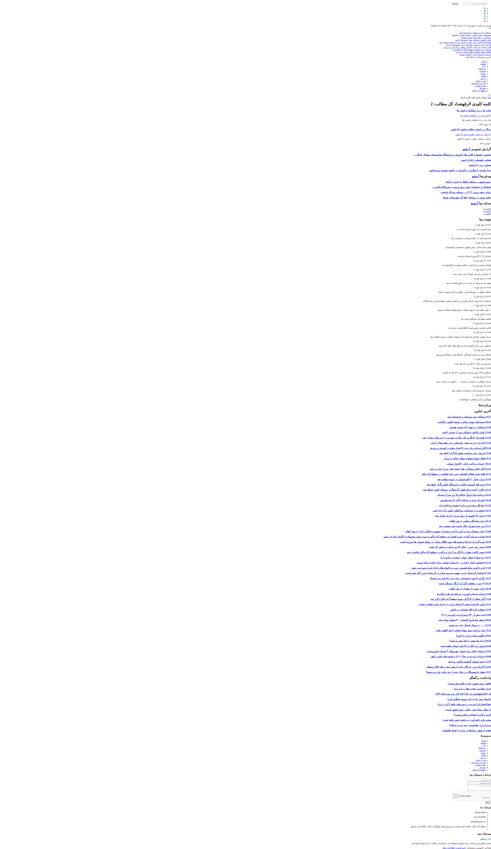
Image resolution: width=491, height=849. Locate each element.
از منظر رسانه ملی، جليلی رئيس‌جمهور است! (468, 709)
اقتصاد (483, 64)
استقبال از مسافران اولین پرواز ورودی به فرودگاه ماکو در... (461, 187)
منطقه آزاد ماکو (479, 91)
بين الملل (482, 69)
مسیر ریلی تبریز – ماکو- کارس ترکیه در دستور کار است (460, 547)
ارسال (488, 802)
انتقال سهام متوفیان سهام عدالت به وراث (473, 52)
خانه (489, 97)
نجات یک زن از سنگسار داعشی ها (474, 110)
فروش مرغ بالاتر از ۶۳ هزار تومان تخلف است (465, 646)
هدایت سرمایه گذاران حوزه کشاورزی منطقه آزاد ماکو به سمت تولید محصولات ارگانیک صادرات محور (437, 536)
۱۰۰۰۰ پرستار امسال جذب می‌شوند (470, 625)
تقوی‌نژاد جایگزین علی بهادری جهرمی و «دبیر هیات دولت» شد (465, 42)
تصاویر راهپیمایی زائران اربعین (476, 160)
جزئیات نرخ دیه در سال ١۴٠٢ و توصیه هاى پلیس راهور (461, 656)
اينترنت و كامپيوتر (478, 83)
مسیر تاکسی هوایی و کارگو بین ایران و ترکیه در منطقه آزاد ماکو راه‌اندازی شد (449, 552)
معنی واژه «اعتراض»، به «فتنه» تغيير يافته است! (467, 720)
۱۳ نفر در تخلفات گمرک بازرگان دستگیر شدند (465, 583)
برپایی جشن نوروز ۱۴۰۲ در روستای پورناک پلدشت (466, 192)
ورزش (483, 78)
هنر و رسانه (481, 81)
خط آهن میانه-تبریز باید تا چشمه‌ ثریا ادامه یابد (465, 505)
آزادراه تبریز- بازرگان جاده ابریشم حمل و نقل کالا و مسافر (458, 667)
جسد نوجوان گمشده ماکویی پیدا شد (469, 661)
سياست (482, 71)
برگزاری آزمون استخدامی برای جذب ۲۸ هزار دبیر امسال (460, 578)
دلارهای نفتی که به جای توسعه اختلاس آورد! (469, 699)
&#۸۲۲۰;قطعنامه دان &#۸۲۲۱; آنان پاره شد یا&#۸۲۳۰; (463, 694)
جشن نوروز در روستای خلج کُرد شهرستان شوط (467, 197)
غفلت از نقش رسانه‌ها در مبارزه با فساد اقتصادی (466, 730)
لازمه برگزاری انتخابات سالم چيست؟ (472, 715)
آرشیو (466, 149)
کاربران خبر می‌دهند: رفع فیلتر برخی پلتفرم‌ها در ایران (468, 45)
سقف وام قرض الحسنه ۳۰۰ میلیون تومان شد (465, 620)
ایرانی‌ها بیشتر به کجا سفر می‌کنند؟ (470, 640)
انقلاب (483, 76)
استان (483, 61)
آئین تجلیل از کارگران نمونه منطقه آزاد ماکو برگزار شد (460, 599)
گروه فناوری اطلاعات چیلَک (454, 848)
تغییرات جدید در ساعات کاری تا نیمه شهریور (465, 500)
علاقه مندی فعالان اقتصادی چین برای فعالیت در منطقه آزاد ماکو (456, 474)
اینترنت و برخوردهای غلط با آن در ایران (464, 704)
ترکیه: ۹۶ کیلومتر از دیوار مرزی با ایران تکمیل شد (463, 515)
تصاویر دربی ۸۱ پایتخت (479, 165)
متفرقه (483, 88)
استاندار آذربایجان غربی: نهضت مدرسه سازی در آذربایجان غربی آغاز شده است (448, 573)
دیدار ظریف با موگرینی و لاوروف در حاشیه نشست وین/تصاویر (460, 170)
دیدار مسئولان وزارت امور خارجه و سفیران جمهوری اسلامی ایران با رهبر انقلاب (447, 531)
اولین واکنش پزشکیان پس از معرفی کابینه (473, 40)
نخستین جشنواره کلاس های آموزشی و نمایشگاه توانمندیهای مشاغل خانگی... (452, 154)
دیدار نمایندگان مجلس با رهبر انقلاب (470, 521)
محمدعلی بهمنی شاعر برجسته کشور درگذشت (471, 35)
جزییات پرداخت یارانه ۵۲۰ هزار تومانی (475, 54)
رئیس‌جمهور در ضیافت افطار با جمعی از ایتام (468, 182)
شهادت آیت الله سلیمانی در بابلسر (470, 609)
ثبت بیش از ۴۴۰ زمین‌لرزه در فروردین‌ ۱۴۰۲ (466, 614)
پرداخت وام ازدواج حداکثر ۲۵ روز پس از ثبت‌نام (464, 495)
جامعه (483, 74)
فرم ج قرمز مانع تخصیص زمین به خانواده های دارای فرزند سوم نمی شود (451, 568)
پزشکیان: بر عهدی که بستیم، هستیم (476, 37)
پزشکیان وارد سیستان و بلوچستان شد (475, 33)
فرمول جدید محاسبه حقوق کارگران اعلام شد (472, 50)
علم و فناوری (480, 86)
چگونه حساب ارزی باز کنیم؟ (473, 635)
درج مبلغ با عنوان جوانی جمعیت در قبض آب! (465, 557)
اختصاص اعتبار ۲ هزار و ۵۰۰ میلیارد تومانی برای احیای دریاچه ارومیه (454, 562)
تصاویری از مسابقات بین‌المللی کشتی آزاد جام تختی (462, 510)
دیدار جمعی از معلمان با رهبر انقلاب (470, 588)
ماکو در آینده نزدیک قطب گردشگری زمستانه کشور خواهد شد (457, 489)
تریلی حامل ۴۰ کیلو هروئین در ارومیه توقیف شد (464, 479)
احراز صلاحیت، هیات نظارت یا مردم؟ (472, 688)
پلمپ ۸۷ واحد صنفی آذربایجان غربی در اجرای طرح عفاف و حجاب (455, 604)
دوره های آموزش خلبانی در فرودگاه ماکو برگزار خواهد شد (458, 484)
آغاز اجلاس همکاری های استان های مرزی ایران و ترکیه (460, 469)
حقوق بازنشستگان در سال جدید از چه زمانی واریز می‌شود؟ (458, 672)
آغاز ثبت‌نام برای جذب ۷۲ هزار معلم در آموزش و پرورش (467, 47)
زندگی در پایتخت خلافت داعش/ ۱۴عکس (471, 129)
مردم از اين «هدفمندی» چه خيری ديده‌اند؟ (470, 725)
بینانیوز (461, 843)
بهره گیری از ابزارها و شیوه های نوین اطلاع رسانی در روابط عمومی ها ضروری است (445, 542)
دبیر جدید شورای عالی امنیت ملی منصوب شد (465, 526)
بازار (484, 66)
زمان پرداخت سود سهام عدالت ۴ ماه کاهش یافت (463, 630)
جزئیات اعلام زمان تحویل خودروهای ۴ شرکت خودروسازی (459, 651)
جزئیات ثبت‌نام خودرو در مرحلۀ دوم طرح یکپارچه (464, 594)
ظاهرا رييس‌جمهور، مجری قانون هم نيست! (469, 683)
